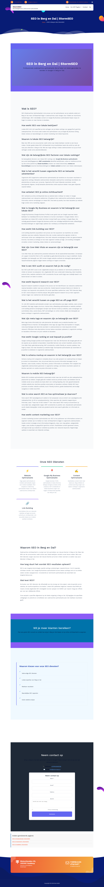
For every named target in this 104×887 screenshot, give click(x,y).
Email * (52, 785)
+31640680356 (18, 2)
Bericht (52, 798)
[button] (90, 7)
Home (43, 22)
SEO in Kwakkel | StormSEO (20, 844)
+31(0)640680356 (56, 766)
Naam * (52, 778)
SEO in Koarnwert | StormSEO (20, 841)
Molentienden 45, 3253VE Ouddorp (78, 2)
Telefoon (52, 792)
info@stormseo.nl (32, 2)
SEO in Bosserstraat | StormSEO (21, 838)
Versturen (52, 814)
